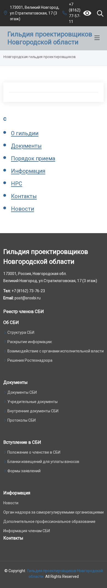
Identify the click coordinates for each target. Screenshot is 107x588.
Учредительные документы (32, 402)
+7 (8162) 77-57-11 (74, 13)
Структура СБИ (20, 332)
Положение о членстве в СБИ (33, 452)
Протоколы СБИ (21, 420)
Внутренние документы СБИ (32, 411)
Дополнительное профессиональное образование (49, 521)
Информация (28, 171)
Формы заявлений (24, 471)
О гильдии (24, 133)
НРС (16, 183)
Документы (26, 146)
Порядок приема (33, 158)
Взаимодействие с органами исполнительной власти (55, 351)
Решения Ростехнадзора (29, 360)
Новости (22, 208)
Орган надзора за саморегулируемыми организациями (53, 512)
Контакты (24, 196)
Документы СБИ (22, 392)
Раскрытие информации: (29, 342)
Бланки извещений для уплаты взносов (43, 462)
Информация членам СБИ (26, 531)
